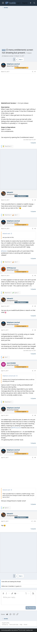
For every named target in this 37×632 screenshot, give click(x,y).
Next (20, 59)
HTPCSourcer (11, 268)
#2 (35, 200)
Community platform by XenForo (17, 630)
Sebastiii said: (6, 233)
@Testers (4, 251)
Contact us (5, 624)
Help (21, 624)
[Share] (32, 72)
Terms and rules (13, 624)
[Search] (34, 3)
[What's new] (30, 3)
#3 (35, 228)
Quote (34, 143)
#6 (35, 330)
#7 (35, 371)
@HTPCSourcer (16, 428)
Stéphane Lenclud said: (9, 376)
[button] (3, 593)
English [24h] (5, 623)
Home (25, 624)
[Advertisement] (18, 28)
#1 (35, 71)
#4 (35, 275)
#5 (35, 306)
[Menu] (3, 2)
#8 (35, 415)
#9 (35, 457)
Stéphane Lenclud (8, 56)
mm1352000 (11, 363)
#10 (35, 521)
